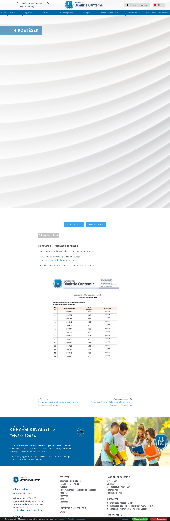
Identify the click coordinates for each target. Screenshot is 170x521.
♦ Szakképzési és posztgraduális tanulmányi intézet (130, 506)
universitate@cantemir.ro (30, 510)
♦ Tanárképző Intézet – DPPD (120, 503)
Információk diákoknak (70, 481)
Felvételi (45, 13)
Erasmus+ (64, 512)
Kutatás (63, 487)
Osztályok (86, 13)
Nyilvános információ (69, 484)
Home (3, 12)
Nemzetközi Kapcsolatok (109, 13)
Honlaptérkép (164, 12)
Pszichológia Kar (114, 493)
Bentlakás (64, 499)
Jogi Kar (110, 484)
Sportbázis (64, 502)
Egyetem (28, 13)
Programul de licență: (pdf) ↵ (56, 260)
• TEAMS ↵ (18, 516)
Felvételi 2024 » (24, 435)
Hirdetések (25, 30)
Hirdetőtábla (133, 13)
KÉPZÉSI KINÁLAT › (32, 429)
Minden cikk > (96, 225)
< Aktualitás (74, 225)
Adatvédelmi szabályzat (76, 519)
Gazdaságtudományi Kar (118, 487)
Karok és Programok (65, 13)
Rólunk (12, 13)
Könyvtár (64, 496)
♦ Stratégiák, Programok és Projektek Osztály (127, 509)
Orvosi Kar (112, 481)
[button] (159, 5)
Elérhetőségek (150, 12)
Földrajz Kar (112, 490)
